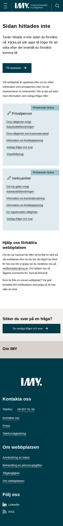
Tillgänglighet (11, 473)
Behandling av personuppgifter (22, 465)
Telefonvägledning (14, 433)
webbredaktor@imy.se (15, 268)
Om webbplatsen (13, 481)
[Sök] (57, 6)
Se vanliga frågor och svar (28, 328)
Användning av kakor (16, 457)
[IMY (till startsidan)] (31, 381)
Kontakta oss (11, 418)
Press (6, 425)
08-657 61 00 (26, 409)
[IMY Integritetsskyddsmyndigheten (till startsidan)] (31, 6)
